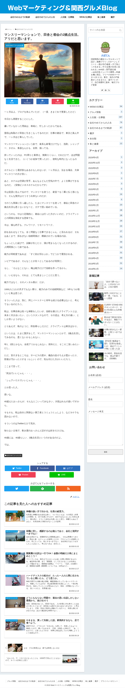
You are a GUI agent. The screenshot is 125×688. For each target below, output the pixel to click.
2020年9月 (105, 168)
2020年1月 (105, 210)
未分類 (106, 138)
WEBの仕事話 (106, 106)
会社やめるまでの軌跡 (106, 128)
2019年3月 (105, 263)
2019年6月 (105, 247)
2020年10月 (105, 162)
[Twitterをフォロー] (16, 488)
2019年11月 (105, 221)
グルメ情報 (106, 112)
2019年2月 (105, 268)
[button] (120, 30)
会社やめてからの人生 (14, 455)
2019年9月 (105, 231)
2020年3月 (105, 199)
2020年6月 (105, 184)
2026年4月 (105, 157)
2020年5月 (105, 189)
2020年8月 (105, 173)
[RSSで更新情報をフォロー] (68, 488)
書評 (106, 133)
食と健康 (106, 143)
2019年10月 (105, 226)
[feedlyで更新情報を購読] (42, 488)
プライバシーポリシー (109, 681)
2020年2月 (105, 205)
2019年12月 (105, 215)
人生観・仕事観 (106, 117)
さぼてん (105, 55)
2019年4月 (105, 258)
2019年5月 (105, 253)
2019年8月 (105, 237)
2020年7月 (105, 178)
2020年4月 (105, 194)
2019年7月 (105, 242)
